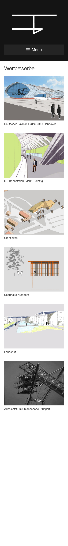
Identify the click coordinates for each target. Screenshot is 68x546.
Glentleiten (11, 238)
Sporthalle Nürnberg (16, 295)
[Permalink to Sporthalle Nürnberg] (34, 290)
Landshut (10, 352)
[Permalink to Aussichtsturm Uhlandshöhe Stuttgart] (34, 404)
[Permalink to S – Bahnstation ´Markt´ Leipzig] (34, 176)
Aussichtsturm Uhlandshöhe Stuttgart (27, 409)
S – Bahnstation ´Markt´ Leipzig (23, 181)
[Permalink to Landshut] (34, 347)
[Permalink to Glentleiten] (34, 233)
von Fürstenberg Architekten (34, 23)
